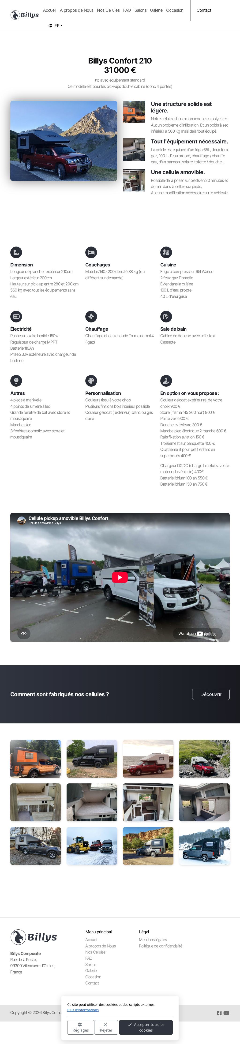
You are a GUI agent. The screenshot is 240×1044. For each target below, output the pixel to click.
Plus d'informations (83, 1009)
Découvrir (210, 694)
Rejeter (106, 1030)
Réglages (81, 1030)
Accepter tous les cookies (149, 1027)
